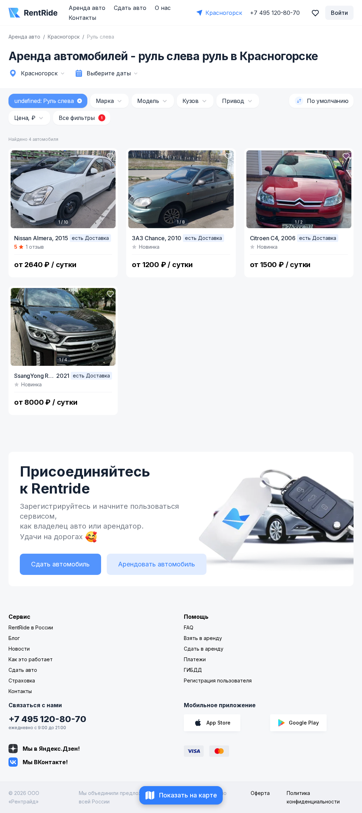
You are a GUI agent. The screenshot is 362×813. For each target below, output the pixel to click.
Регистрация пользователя (218, 681)
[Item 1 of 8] (180, 189)
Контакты (82, 17)
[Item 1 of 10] (63, 189)
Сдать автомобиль (60, 564)
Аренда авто (87, 7)
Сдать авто (130, 7)
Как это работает (30, 659)
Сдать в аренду (203, 649)
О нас (163, 7)
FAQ (188, 627)
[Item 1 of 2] (298, 189)
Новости (19, 649)
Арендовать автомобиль (156, 564)
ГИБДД (193, 670)
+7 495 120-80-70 (47, 719)
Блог (14, 638)
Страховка (21, 681)
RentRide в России (30, 627)
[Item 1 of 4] (63, 327)
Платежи (195, 659)
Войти (339, 12)
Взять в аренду (203, 638)
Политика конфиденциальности (313, 797)
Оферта (260, 793)
